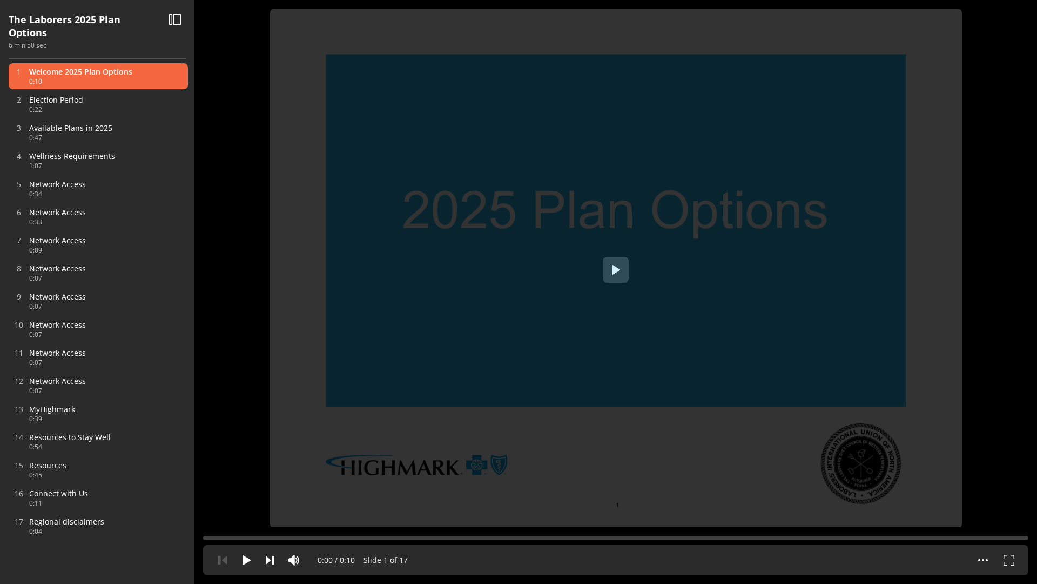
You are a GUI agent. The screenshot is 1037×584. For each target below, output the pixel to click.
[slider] (615, 536)
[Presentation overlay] (615, 270)
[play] (616, 270)
